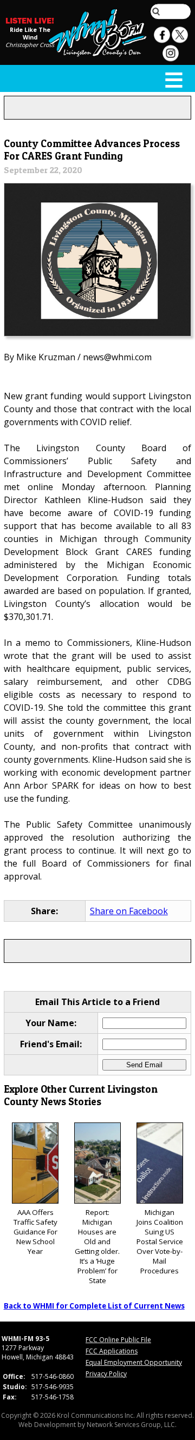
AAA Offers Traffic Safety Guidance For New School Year (35, 1231)
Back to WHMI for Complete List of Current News (94, 1306)
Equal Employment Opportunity (134, 1362)
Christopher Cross (29, 45)
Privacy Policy (106, 1373)
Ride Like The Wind (30, 33)
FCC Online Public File (118, 1339)
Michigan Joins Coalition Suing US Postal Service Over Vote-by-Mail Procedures (159, 1241)
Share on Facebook (129, 911)
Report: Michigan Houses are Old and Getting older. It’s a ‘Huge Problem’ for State (97, 1246)
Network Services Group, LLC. (132, 1424)
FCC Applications (112, 1351)
